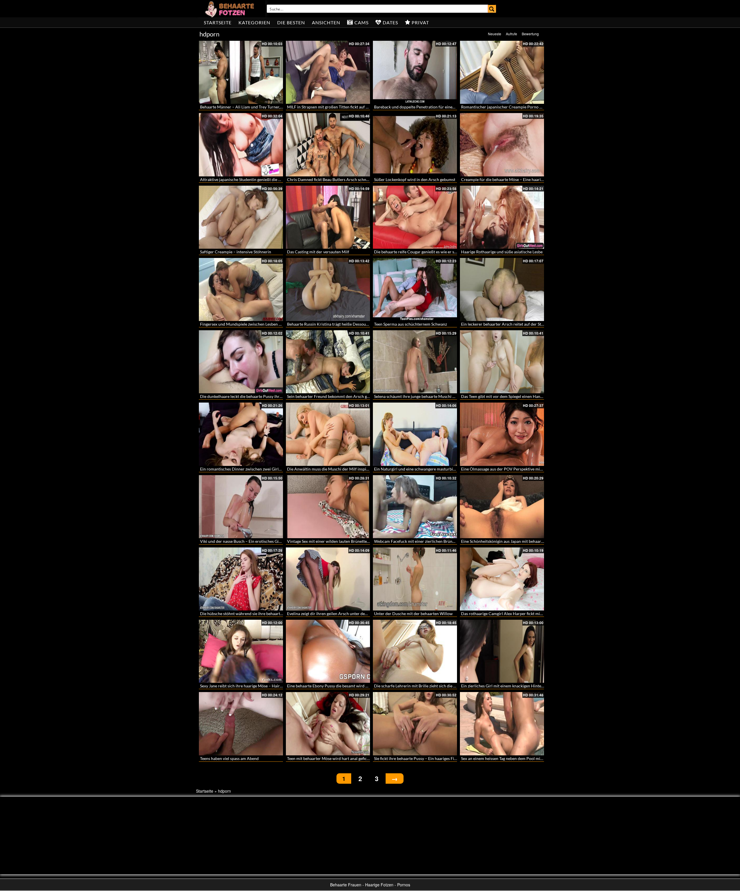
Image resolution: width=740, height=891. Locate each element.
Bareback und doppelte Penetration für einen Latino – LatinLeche (432, 106)
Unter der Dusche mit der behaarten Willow (413, 613)
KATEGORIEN (254, 22)
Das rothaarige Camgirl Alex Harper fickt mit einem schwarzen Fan (521, 613)
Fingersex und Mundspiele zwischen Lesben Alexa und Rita (252, 324)
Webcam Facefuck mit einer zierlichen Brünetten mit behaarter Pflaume (438, 541)
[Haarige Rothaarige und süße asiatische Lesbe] (502, 217)
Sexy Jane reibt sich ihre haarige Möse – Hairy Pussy (246, 685)
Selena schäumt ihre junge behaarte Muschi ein (416, 396)
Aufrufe (511, 33)
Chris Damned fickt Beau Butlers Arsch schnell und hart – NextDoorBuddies (355, 179)
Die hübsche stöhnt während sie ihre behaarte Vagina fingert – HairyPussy (266, 613)
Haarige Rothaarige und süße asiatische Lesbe (502, 251)
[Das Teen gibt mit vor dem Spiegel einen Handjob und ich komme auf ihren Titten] (502, 361)
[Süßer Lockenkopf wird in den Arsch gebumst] (415, 144)
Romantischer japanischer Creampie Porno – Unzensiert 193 (515, 106)
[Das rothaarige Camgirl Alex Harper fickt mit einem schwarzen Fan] (502, 578)
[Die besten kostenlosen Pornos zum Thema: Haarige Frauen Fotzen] (230, 9)
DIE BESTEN (291, 22)
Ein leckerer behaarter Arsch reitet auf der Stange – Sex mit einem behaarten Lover (534, 324)
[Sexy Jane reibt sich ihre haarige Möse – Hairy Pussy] (241, 651)
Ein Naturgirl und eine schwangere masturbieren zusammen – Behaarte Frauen (444, 468)
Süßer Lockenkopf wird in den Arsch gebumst (414, 179)
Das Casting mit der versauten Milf (318, 251)
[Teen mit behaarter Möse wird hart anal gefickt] (328, 723)
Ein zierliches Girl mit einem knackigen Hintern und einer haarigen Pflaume (528, 685)
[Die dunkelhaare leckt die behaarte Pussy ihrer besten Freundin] (241, 361)
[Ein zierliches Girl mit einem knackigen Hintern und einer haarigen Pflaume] (502, 651)
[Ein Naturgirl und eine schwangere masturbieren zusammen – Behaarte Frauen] (415, 434)
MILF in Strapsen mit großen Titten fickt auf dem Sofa (334, 106)
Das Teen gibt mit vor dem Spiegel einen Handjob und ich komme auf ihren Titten (533, 396)
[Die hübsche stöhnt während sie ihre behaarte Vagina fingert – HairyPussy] (241, 578)
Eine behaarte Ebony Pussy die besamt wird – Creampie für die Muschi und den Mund (363, 685)
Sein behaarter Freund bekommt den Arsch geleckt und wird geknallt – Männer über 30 (365, 396)
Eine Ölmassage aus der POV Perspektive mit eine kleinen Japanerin (521, 468)
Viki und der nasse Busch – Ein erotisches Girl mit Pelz (248, 541)
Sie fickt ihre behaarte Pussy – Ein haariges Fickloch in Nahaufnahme (435, 758)
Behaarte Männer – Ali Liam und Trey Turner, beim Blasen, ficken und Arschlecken (273, 106)
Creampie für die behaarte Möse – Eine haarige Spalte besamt (516, 179)
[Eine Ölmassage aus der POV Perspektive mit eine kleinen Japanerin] (502, 434)
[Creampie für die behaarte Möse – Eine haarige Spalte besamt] (502, 144)
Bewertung (530, 33)
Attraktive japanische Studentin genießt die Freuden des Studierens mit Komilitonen (275, 179)
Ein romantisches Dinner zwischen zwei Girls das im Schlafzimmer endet (264, 468)
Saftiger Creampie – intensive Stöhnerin (235, 251)
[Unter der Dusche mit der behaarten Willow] (415, 578)
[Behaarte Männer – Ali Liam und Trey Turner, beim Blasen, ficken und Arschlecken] (241, 72)
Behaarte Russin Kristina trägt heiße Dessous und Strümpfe (340, 324)
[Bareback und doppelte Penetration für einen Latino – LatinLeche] (415, 72)
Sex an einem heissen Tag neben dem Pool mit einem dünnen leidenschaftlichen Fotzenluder (542, 758)
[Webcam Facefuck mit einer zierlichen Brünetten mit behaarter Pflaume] (415, 506)
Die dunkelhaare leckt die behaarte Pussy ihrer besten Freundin (256, 396)
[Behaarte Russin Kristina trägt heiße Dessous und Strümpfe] (328, 289)
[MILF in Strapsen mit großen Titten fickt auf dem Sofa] (328, 72)
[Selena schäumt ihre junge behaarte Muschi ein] (415, 361)
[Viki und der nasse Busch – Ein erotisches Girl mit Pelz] (241, 506)
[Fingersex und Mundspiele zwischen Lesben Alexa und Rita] (241, 289)
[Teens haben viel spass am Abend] (241, 723)
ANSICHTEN (326, 22)
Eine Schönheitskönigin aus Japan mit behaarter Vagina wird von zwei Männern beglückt (540, 541)
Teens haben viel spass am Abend (229, 758)
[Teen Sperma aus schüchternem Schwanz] (415, 289)
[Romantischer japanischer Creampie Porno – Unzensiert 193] (502, 72)
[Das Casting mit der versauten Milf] (328, 217)
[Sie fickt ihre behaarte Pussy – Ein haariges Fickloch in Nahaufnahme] (415, 723)
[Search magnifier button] (492, 8)
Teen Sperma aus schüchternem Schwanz (410, 324)
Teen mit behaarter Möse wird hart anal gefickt (328, 758)
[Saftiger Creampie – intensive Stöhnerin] (241, 217)
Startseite (218, 22)
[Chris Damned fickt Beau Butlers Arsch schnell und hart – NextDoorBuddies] (328, 144)
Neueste (494, 33)
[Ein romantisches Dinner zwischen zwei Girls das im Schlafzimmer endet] (241, 434)
